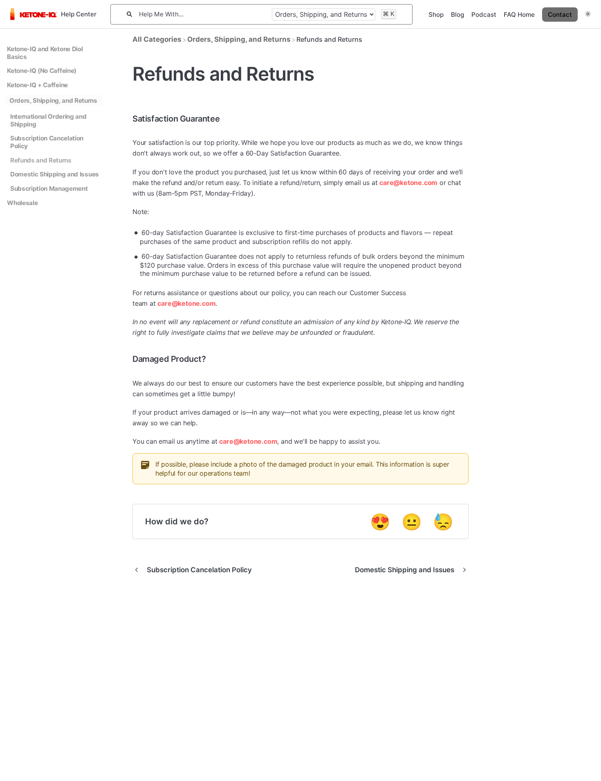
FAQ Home (519, 14)
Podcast (483, 14)
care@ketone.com (408, 182)
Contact (560, 14)
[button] (588, 14)
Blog (457, 14)
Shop (436, 14)
